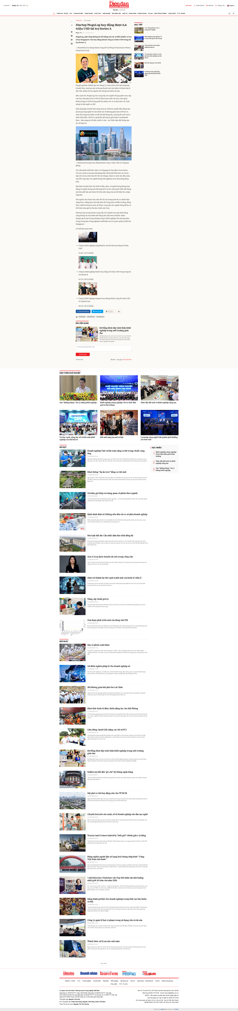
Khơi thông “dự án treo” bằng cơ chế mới (106, 472)
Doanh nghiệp (78, 13)
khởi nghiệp (82, 316)
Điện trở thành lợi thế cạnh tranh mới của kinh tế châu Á (114, 578)
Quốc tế (124, 13)
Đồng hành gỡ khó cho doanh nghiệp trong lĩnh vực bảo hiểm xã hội (117, 900)
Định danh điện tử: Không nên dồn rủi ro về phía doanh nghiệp (117, 514)
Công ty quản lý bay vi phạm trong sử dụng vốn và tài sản (114, 920)
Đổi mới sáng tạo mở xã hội (153, 63)
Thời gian (119, 359)
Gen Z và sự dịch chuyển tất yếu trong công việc (110, 557)
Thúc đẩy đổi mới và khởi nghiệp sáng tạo (152, 46)
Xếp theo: (113, 359)
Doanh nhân (89, 13)
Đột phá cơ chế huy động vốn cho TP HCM (107, 793)
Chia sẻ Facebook (84, 311)
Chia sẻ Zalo (98, 311)
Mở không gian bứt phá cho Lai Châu (105, 687)
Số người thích (127, 359)
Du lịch (150, 13)
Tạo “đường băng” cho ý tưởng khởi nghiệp (152, 28)
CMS (163, 1009)
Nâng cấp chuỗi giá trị (98, 599)
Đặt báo (210, 5)
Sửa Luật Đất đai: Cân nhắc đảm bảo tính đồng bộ (110, 535)
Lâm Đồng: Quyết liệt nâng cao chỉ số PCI (107, 730)
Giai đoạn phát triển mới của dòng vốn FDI (107, 620)
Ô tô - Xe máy (181, 13)
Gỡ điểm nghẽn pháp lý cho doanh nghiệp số (108, 666)
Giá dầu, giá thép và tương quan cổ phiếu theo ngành (112, 493)
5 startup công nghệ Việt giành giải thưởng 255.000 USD (152, 73)
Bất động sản (116, 13)
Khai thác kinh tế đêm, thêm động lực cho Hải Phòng (112, 708)
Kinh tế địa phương (160, 13)
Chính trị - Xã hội (62, 13)
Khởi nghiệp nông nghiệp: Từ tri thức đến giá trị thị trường (153, 37)
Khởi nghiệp (106, 13)
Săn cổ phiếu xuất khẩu (98, 645)
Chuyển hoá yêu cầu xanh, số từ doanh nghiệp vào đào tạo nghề (117, 814)
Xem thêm (104, 963)
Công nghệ (172, 13)
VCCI (70, 13)
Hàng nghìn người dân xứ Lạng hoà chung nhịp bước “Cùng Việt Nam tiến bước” (115, 858)
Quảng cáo (221, 5)
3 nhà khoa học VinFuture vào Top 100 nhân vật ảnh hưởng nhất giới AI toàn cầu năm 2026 (115, 879)
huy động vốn (100, 316)
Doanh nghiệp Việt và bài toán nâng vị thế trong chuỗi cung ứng (116, 452)
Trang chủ (79, 20)
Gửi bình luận (83, 354)
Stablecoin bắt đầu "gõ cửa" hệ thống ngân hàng (110, 772)
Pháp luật (97, 13)
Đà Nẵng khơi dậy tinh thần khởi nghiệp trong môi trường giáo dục (115, 330)
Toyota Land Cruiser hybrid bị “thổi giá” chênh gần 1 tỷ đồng (116, 835)
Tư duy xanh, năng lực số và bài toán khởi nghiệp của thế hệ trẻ (153, 55)
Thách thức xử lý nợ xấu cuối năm (103, 941)
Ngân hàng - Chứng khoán (138, 13)
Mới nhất (7, 5)
